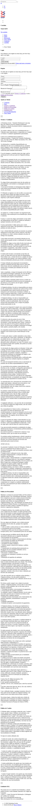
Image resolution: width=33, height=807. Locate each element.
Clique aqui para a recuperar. (23, 63)
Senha (2, 60)
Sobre (5, 36)
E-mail (3, 58)
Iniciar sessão (4, 61)
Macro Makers (17, 805)
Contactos (6, 41)
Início (5, 35)
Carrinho (6, 42)
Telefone (3, 81)
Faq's (5, 104)
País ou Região (5, 85)
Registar (3, 96)
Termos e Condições (20, 93)
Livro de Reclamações (10, 111)
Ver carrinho (4, 32)
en (4, 7)
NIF (2, 83)
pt (1, 3)
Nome (2, 76)
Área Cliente (7, 39)
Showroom (7, 38)
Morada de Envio (5, 92)
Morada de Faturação (6, 88)
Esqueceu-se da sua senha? (16, 63)
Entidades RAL (8, 110)
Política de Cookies (9, 108)
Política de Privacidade (7, 95)
